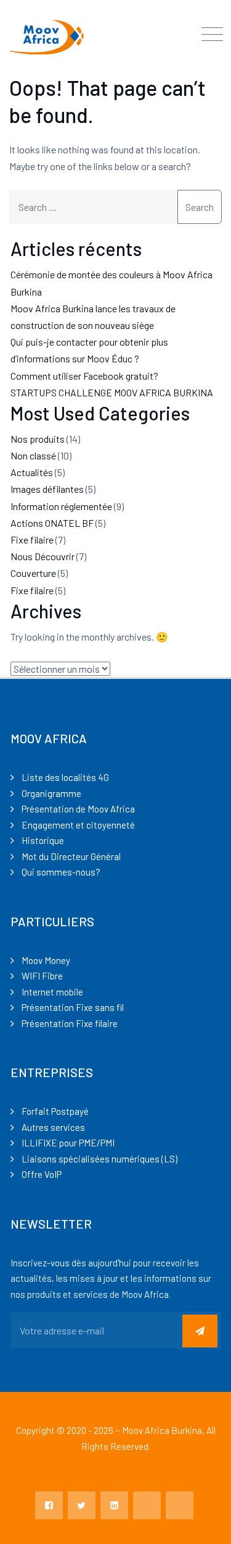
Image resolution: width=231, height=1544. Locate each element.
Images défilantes (47, 489)
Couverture (33, 573)
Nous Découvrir (42, 556)
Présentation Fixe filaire (70, 1023)
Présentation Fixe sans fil (73, 1007)
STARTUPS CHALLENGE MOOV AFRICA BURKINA (111, 392)
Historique (43, 840)
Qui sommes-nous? (61, 871)
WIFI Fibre (42, 975)
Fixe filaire (32, 539)
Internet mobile (52, 991)
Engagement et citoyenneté (78, 824)
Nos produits (37, 439)
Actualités (31, 472)
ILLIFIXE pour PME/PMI (68, 1142)
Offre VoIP (42, 1174)
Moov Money (46, 960)
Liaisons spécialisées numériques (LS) (99, 1158)
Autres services (53, 1127)
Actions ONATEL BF (52, 523)
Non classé (33, 455)
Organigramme (51, 793)
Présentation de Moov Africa (78, 808)
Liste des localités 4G (65, 777)
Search (199, 207)
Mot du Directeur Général (71, 856)
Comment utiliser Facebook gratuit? (84, 376)
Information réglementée (61, 506)
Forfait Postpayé (55, 1111)
